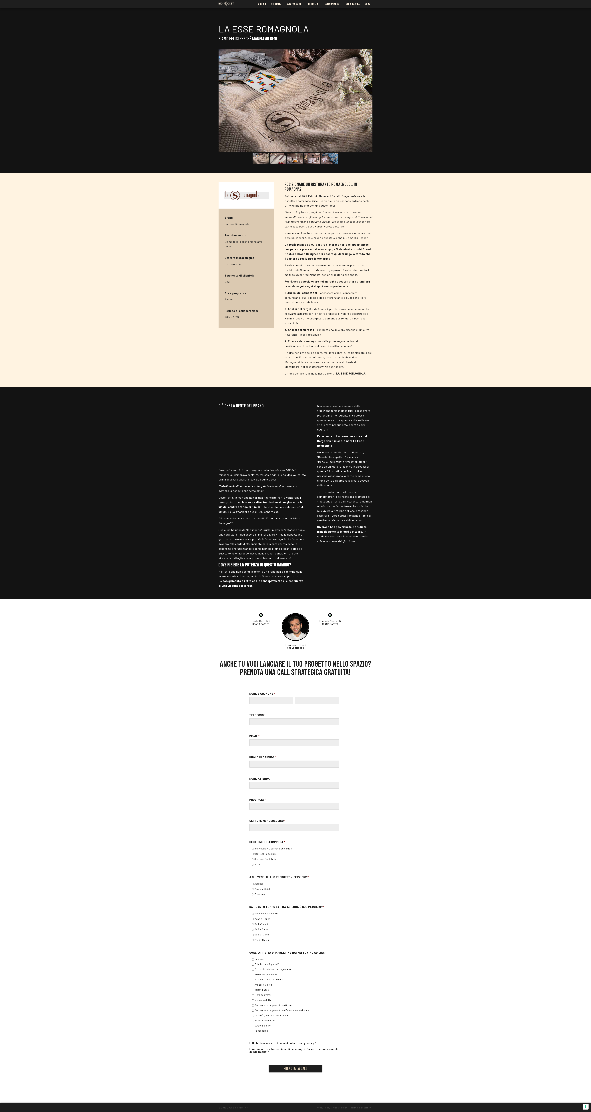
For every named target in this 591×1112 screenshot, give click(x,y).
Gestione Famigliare (265, 853)
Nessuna (259, 958)
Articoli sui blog (263, 984)
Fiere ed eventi (263, 994)
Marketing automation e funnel (272, 1015)
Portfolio (312, 4)
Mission (262, 4)
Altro (257, 864)
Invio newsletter (264, 999)
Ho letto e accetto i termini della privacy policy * (284, 1043)
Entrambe (259, 894)
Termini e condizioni (361, 1107)
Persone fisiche (263, 888)
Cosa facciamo (294, 4)
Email (254, 736)
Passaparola (262, 1030)
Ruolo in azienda (262, 757)
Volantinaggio (262, 989)
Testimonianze (331, 4)
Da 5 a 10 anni (261, 934)
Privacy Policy (323, 1107)
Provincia (257, 799)
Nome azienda (260, 778)
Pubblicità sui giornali (267, 964)
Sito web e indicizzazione (269, 979)
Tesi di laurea (352, 4)
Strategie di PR (263, 1025)
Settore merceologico (267, 820)
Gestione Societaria (265, 858)
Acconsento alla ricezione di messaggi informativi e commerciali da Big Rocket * (293, 1050)
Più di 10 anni (261, 939)
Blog (367, 4)
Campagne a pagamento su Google (274, 1005)
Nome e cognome (262, 693)
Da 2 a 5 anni (261, 929)
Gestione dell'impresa (267, 842)
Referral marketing (265, 1020)
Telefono (257, 715)
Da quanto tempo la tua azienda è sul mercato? (286, 907)
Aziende (258, 883)
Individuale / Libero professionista (273, 848)
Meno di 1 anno (262, 918)
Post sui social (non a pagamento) (273, 969)
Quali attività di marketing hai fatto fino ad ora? (288, 952)
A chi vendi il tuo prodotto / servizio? (279, 877)
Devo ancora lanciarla (266, 913)
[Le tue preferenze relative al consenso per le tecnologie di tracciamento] (586, 1107)
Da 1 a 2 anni (261, 924)
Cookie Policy (340, 1107)
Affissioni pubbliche (266, 974)
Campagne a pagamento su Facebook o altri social (282, 1010)
